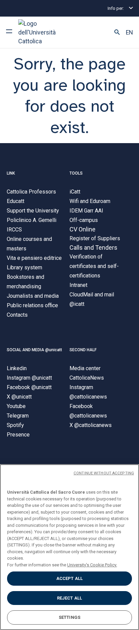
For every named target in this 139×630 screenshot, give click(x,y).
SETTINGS (69, 617)
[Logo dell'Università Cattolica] (43, 32)
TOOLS (76, 173)
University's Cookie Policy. (92, 564)
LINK (11, 173)
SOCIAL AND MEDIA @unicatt (34, 349)
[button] (117, 32)
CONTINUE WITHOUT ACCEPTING (104, 473)
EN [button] (129, 32)
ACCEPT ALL (69, 578)
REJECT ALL (69, 598)
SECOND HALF (83, 349)
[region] (69, 547)
